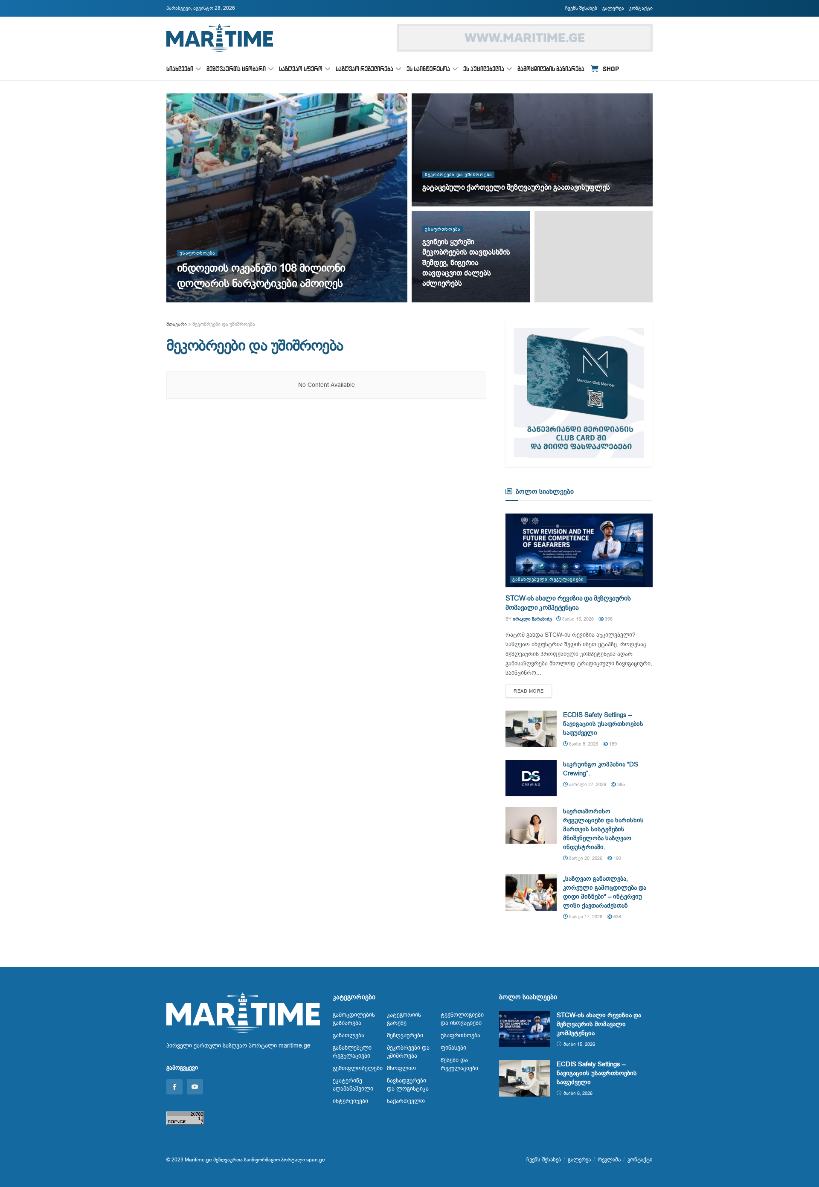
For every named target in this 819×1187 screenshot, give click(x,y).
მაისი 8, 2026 (583, 744)
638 (616, 917)
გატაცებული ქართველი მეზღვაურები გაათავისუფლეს (516, 187)
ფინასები (453, 1048)
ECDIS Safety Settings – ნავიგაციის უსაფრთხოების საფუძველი (603, 724)
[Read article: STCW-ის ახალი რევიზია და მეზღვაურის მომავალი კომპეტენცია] (579, 550)
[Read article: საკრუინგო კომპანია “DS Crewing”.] (531, 778)
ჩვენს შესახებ (581, 8)
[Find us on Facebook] (174, 1086)
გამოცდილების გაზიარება (550, 69)
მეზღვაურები (405, 1035)
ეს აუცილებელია (483, 69)
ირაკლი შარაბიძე (532, 619)
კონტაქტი (641, 8)
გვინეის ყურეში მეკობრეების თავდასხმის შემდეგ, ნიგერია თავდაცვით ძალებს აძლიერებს (466, 262)
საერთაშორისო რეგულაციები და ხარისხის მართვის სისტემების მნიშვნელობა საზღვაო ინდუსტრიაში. (603, 829)
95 (473, 203)
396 (608, 619)
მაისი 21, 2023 (443, 203)
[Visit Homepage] (219, 38)
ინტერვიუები (350, 1101)
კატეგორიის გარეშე (404, 1019)
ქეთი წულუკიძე (201, 299)
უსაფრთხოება (197, 253)
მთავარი (176, 324)
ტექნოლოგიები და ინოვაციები (462, 1019)
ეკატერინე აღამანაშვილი (353, 1085)
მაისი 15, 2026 (577, 619)
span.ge (315, 1159)
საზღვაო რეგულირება (364, 69)
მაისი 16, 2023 (443, 299)
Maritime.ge (198, 1159)
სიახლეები (179, 69)
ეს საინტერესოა (428, 69)
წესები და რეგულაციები (459, 1064)
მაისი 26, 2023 (243, 299)
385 (620, 784)
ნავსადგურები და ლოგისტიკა (408, 1085)
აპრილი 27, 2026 (587, 784)
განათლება (348, 1035)
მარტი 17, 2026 (585, 917)
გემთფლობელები (358, 1068)
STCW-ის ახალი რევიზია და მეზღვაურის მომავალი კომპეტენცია (568, 603)
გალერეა (613, 8)
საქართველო (406, 1101)
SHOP (611, 69)
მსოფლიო (401, 1068)
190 (616, 858)
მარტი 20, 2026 (585, 858)
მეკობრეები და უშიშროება (458, 174)
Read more (533, 691)
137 (474, 299)
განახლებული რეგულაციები (548, 579)
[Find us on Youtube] (195, 1086)
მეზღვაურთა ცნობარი (236, 69)
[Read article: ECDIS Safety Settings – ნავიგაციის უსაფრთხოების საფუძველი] (531, 729)
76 (273, 299)
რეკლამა (609, 1159)
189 (612, 744)
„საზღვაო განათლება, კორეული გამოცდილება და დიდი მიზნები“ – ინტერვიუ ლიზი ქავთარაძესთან (604, 892)
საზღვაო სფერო (300, 69)
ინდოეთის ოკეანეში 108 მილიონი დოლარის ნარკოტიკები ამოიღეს (261, 275)
